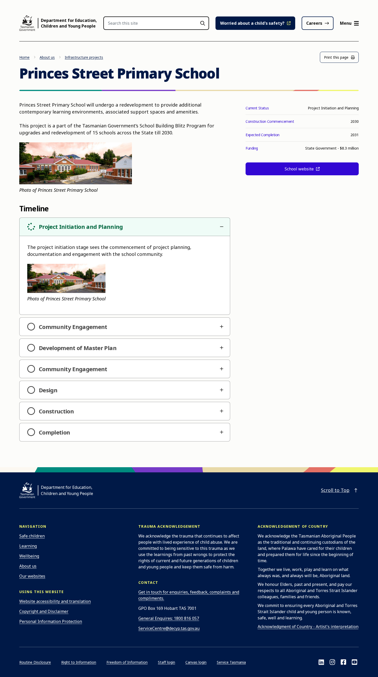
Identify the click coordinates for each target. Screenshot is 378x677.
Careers (314, 23)
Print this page (336, 57)
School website (300, 169)
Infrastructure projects (84, 57)
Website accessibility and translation (55, 601)
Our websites (32, 576)
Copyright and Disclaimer (43, 611)
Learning (28, 546)
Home (24, 57)
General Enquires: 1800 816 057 (168, 618)
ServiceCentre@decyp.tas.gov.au (169, 628)
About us (47, 57)
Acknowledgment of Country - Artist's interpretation (308, 626)
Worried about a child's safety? (252, 23)
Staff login (166, 662)
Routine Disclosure (35, 662)
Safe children (32, 536)
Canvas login (195, 662)
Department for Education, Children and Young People (69, 23)
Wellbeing (29, 556)
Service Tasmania (231, 662)
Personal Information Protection (50, 621)
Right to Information (78, 662)
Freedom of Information (127, 662)
